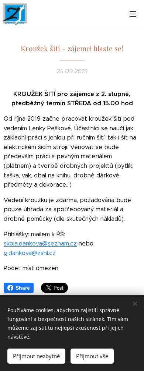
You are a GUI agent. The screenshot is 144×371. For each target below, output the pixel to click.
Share (23, 288)
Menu (133, 13)
